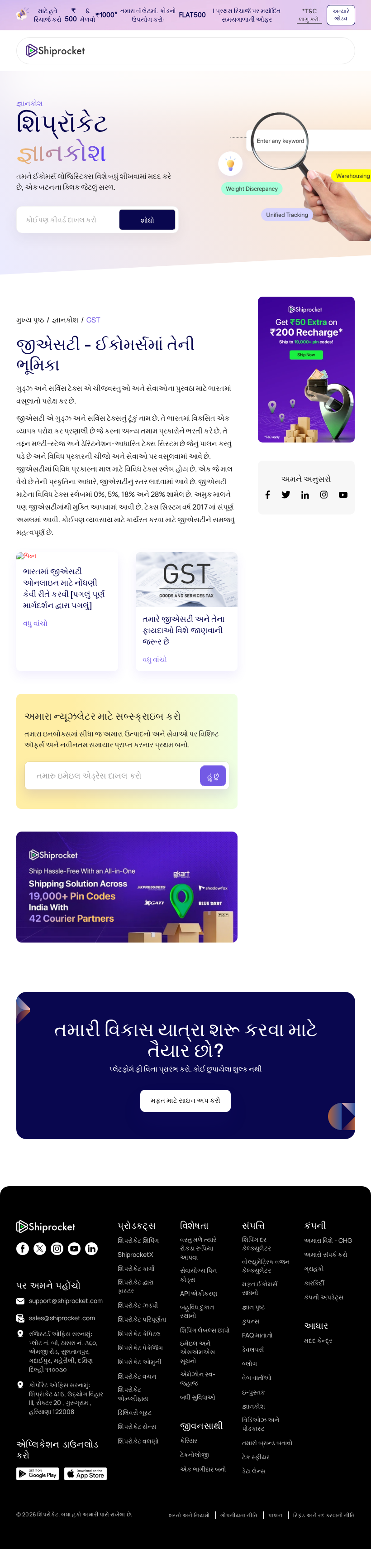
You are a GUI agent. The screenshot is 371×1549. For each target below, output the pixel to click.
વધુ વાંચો (35, 623)
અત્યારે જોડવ (341, 15)
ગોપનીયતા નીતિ (238, 1515)
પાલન (275, 1515)
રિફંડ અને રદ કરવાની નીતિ (324, 1515)
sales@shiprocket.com (62, 1317)
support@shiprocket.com (66, 1300)
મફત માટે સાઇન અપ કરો (185, 1100)
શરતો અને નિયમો (189, 1515)
